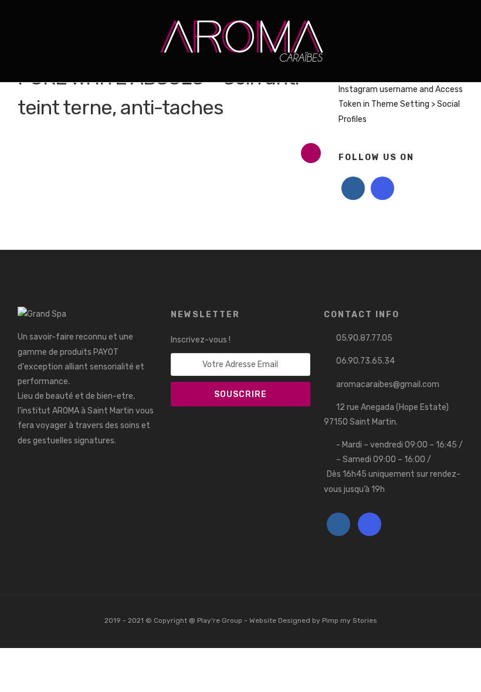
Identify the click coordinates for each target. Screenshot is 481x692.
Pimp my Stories (349, 620)
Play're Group (219, 620)
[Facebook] (353, 188)
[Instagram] (37, 19)
